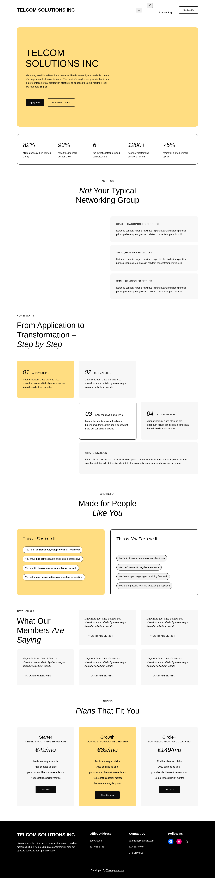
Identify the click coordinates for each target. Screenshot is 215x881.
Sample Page (166, 12)
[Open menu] (139, 10)
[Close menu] (150, 5)
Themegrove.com (115, 870)
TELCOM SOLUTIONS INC (46, 10)
